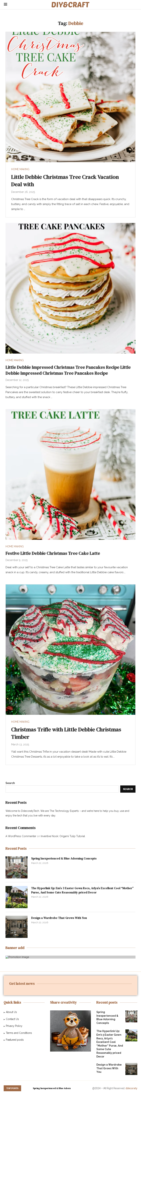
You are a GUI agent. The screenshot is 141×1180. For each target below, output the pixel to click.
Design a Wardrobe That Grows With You (59, 918)
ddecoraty (131, 1088)
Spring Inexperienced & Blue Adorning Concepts (64, 858)
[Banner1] (70, 957)
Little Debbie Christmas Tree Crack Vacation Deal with (65, 180)
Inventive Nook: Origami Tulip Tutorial (63, 836)
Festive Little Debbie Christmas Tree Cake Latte (53, 553)
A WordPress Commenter (21, 836)
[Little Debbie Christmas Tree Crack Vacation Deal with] (70, 97)
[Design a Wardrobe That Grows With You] (17, 927)
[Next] (29, 1088)
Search (10, 783)
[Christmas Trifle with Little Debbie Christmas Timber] (70, 649)
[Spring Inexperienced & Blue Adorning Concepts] (17, 867)
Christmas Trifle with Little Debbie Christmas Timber (66, 733)
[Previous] (25, 1088)
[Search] (135, 4)
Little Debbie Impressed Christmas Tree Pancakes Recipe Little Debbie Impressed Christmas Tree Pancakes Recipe (68, 370)
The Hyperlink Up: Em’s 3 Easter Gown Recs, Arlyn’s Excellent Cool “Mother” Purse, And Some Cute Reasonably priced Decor (82, 890)
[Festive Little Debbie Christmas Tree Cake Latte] (70, 474)
